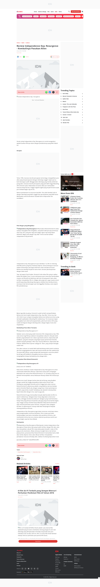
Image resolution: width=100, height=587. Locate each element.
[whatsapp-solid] (46, 92)
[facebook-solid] (50, 92)
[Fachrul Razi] (18, 458)
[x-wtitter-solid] (53, 92)
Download (19, 572)
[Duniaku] (19, 11)
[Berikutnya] (59, 472)
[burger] (82, 11)
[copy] (57, 92)
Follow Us (19, 568)
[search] (69, 11)
